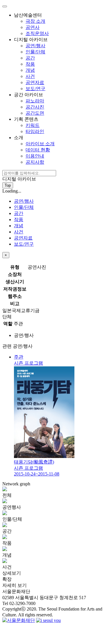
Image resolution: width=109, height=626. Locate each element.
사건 (30, 76)
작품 (30, 64)
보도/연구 (35, 88)
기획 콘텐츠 (29, 125)
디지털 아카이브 (31, 64)
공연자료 (35, 82)
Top (8, 185)
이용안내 (35, 155)
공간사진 (35, 106)
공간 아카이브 (29, 104)
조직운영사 (37, 33)
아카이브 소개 (40, 143)
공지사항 (35, 162)
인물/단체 (35, 51)
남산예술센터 (31, 24)
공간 (30, 57)
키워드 (33, 125)
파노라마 (35, 100)
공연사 (33, 27)
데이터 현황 (38, 149)
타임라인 (35, 131)
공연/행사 (35, 45)
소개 (34, 150)
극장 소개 (35, 21)
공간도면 (35, 113)
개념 (30, 70)
